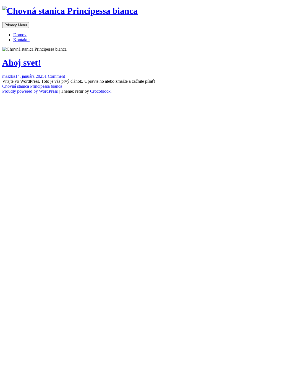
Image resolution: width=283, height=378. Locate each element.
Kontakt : (21, 39)
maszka (8, 76)
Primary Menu (15, 25)
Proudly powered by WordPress (30, 91)
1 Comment (54, 76)
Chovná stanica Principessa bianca (32, 86)
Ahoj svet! (21, 63)
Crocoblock (100, 91)
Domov (20, 34)
